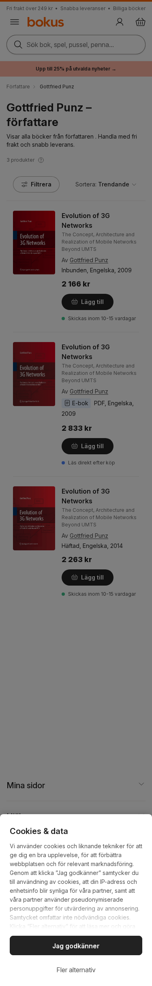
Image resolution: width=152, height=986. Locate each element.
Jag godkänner (76, 946)
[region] (76, 900)
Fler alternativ (76, 970)
